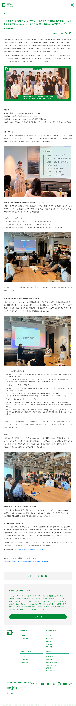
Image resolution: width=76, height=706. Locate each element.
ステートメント (50, 659)
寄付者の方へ (24, 659)
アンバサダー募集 (51, 665)
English (64, 5)
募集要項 (23, 635)
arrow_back (5, 14)
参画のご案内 (49, 647)
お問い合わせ (24, 662)
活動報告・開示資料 (51, 662)
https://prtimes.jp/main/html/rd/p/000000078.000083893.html (26, 561)
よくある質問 (24, 638)
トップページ (38, 617)
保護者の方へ (49, 638)
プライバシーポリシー (52, 671)
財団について (49, 657)
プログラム (49, 635)
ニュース (23, 657)
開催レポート (49, 641)
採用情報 (48, 668)
